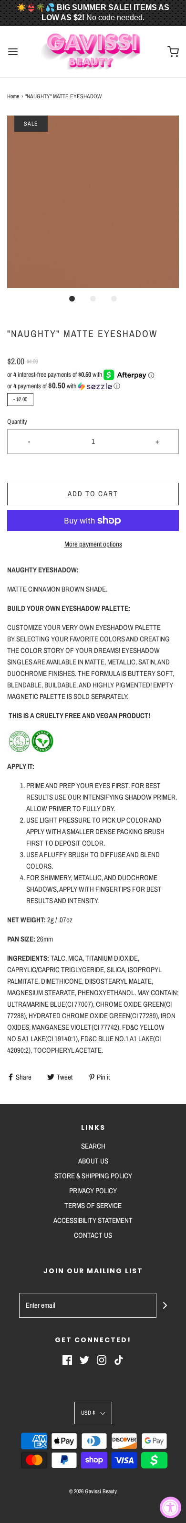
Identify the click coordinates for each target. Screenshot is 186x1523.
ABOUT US (93, 1161)
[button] (93, 202)
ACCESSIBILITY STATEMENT (93, 1220)
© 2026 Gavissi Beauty (93, 1491)
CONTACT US (93, 1235)
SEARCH (93, 1146)
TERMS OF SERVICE (93, 1205)
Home (13, 96)
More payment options (93, 544)
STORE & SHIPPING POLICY (93, 1176)
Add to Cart (93, 493)
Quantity (17, 421)
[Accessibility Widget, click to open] (170, 1507)
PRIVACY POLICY (93, 1191)
